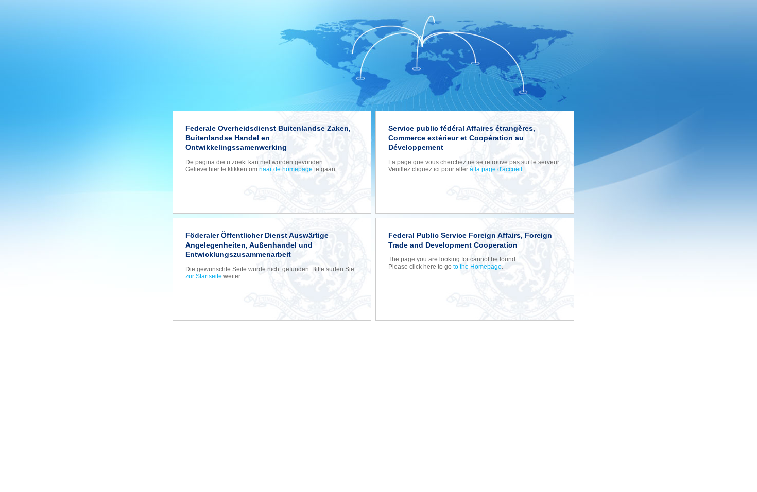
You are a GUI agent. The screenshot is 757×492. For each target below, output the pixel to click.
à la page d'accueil (496, 169)
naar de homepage (286, 169)
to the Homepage (477, 266)
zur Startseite (203, 276)
